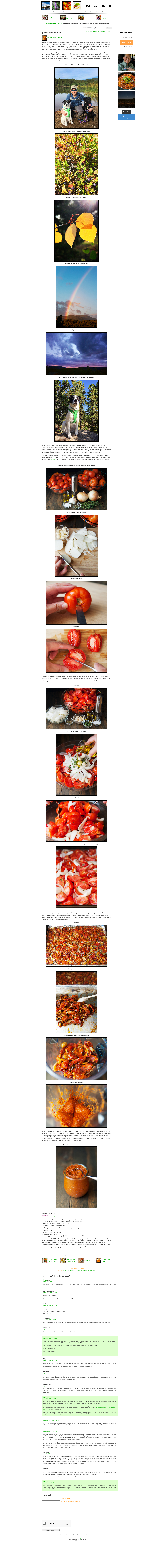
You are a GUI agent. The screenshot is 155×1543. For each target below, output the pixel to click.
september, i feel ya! (106, 31)
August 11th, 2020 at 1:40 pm (50, 1482)
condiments (66, 1270)
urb (53, 11)
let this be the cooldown (93, 31)
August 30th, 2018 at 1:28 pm (50, 1398)
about (57, 11)
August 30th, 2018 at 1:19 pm (50, 1386)
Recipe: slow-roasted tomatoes (56, 37)
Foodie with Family (49, 1217)
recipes (67, 11)
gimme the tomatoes (51, 33)
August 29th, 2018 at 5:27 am (50, 1305)
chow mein (87, 17)
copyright (62, 11)
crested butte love (83, 11)
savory (87, 1270)
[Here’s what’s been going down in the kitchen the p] (126, 81)
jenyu (44, 1337)
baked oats (51, 17)
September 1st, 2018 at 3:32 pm (51, 1420)
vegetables (92, 1270)
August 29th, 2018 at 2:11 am (50, 1281)
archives (91, 11)
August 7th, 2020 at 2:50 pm (50, 1469)
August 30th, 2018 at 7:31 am (50, 1360)
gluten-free (72, 1270)
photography (98, 11)
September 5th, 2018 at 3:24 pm (51, 1453)
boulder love (74, 11)
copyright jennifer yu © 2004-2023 (54, 23)
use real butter (98, 5)
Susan (45, 1280)
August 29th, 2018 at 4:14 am (50, 1292)
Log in (103, 11)
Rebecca (52, 459)
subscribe (126, 42)
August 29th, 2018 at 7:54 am (50, 1338)
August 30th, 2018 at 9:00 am (50, 1373)
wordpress (80, 1538)
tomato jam (87, 1260)
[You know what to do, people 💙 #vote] (126, 62)
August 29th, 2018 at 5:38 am (50, 1319)
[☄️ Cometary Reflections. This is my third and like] (126, 99)
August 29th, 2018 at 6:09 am (50, 1329)
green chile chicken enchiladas (71, 17)
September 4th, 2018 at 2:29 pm (51, 1431)
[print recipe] (45, 1215)
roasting (83, 1270)
